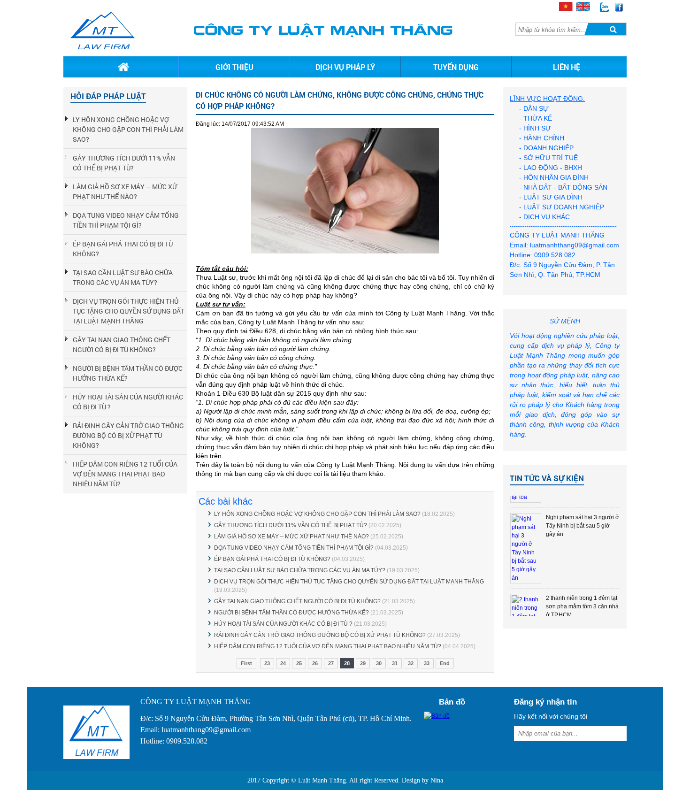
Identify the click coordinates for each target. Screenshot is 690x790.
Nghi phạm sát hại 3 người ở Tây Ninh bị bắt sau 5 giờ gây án (582, 525)
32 (411, 663)
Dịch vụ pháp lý (345, 67)
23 (267, 663)
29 (363, 663)
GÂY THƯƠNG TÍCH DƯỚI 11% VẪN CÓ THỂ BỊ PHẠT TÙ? (124, 162)
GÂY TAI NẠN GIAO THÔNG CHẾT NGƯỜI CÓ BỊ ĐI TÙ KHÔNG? (121, 344)
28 (347, 663)
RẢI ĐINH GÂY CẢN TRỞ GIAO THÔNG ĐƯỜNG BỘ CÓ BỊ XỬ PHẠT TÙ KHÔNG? (128, 435)
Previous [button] (518, 556)
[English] (582, 9)
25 (299, 663)
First (246, 663)
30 (379, 663)
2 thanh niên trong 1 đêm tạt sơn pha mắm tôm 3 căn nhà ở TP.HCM (582, 606)
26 (315, 663)
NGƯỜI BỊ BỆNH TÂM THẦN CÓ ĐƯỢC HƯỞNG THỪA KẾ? (128, 373)
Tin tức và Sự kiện (547, 478)
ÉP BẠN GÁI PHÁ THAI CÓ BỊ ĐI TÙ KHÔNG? (123, 248)
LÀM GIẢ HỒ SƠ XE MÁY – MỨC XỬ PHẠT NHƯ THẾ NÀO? (125, 191)
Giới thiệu (234, 67)
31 (395, 663)
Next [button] (611, 556)
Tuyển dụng (456, 67)
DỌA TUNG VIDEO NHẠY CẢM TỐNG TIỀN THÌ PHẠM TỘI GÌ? (126, 220)
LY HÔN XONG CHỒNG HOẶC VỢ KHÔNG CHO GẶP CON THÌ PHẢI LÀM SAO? (128, 129)
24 (283, 663)
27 (331, 663)
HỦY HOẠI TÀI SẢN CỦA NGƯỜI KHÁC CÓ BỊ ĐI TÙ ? (128, 401)
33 (426, 663)
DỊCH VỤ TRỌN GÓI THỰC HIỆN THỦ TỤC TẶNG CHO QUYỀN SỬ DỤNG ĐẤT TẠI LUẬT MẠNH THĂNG (128, 311)
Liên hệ (566, 67)
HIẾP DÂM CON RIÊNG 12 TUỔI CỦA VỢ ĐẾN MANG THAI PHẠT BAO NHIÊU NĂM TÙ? (125, 474)
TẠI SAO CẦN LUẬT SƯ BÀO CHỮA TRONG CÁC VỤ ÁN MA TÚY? (123, 277)
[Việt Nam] (565, 9)
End (445, 663)
